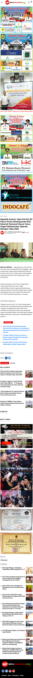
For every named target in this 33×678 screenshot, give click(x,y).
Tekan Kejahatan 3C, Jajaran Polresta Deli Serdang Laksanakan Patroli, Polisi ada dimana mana (12, 393)
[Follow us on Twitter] (6, 671)
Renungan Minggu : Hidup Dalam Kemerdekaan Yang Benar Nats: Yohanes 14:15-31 (12, 614)
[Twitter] (9, 358)
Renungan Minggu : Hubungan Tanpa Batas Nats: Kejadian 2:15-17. (13, 568)
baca (24, 232)
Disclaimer (15, 675)
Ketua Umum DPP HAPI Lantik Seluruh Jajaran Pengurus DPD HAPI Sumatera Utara (13, 596)
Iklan (22, 675)
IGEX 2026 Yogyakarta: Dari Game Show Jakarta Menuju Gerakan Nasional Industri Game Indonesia (13, 623)
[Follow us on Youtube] (13, 671)
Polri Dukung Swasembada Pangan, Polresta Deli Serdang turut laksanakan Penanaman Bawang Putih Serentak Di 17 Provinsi (17, 329)
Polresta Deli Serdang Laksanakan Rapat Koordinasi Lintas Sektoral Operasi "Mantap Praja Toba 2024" (11, 373)
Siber (9, 675)
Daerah (5, 216)
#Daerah (12, 363)
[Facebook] (6, 358)
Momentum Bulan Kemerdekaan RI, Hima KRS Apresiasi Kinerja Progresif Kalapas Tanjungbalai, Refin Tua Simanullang (13, 641)
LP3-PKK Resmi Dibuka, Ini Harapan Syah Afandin (13, 631)
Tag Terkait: (4, 363)
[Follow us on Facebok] (3, 671)
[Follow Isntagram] (10, 671)
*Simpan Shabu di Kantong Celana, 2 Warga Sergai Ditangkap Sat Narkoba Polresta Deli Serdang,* (15, 337)
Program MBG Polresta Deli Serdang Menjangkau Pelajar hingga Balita (15, 343)
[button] (31, 1)
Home (1, 216)
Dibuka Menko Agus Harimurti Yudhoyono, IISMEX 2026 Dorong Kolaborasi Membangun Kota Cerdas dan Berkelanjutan (12, 650)
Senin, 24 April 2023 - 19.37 (10, 233)
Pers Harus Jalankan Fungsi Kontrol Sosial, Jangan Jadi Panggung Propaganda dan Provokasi (13, 578)
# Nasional (3, 560)
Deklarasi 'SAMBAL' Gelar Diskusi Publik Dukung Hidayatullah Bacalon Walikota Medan (12, 403)
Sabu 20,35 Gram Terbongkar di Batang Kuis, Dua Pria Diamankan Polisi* (13, 587)
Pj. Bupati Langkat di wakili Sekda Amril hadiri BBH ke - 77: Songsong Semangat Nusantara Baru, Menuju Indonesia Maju (11, 383)
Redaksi (4, 675)
